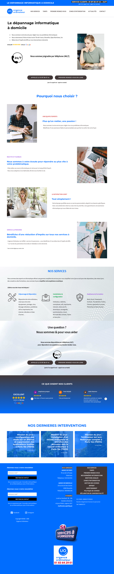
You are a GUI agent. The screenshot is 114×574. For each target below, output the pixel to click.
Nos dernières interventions (92, 475)
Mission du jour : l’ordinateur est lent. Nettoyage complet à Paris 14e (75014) (91, 438)
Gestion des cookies (91, 483)
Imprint (92, 486)
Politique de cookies (91, 491)
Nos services (35, 11)
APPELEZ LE (40, 77)
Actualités (92, 11)
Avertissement (91, 488)
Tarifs (45, 11)
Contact (102, 11)
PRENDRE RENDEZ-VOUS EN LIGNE (70, 77)
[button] (19, 45)
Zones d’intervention (77, 11)
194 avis (21, 400)
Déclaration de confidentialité (91, 493)
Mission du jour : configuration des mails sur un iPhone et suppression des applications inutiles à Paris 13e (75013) (23, 440)
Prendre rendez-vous (58, 11)
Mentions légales (91, 478)
